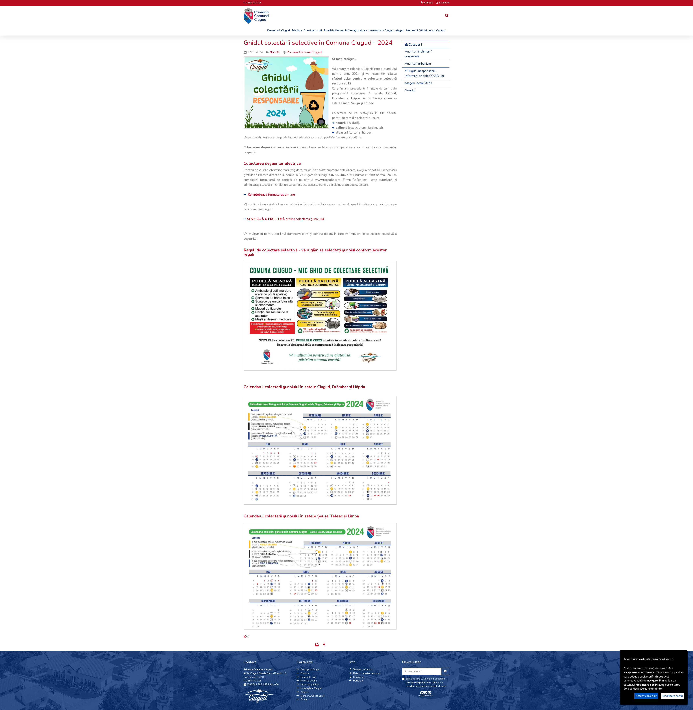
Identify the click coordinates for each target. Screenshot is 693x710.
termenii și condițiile (434, 678)
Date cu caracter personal (366, 673)
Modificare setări (672, 696)
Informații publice (356, 30)
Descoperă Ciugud (278, 30)
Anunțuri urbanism (418, 64)
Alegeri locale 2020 (418, 83)
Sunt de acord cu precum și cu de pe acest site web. (426, 682)
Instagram (443, 2)
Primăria (297, 30)
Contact (441, 30)
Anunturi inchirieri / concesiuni (418, 53)
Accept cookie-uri (646, 696)
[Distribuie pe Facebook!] (324, 645)
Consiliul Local (313, 30)
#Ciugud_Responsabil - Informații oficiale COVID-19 (424, 73)
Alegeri (399, 30)
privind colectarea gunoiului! (285, 219)
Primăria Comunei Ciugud (304, 52)
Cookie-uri (358, 677)
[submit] (245, 637)
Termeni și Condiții (362, 669)
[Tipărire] (317, 645)
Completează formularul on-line (271, 195)
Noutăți (275, 52)
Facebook (427, 2)
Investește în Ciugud (381, 30)
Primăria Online (333, 30)
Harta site (358, 680)
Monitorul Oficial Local (420, 30)
